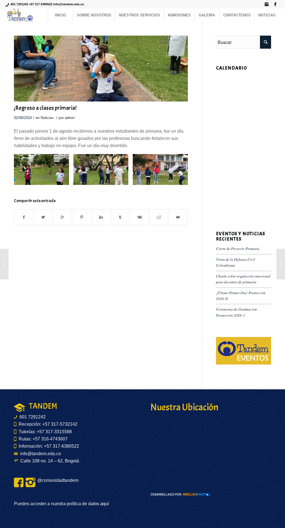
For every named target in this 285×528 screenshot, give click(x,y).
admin (70, 118)
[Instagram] (267, 4)
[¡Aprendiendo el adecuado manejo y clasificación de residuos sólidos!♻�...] (280, 264)
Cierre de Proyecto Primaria (237, 248)
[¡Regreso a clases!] (4, 264)
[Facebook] (275, 4)
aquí (104, 503)
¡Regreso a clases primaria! (45, 107)
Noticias (47, 118)
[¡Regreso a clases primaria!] (101, 68)
